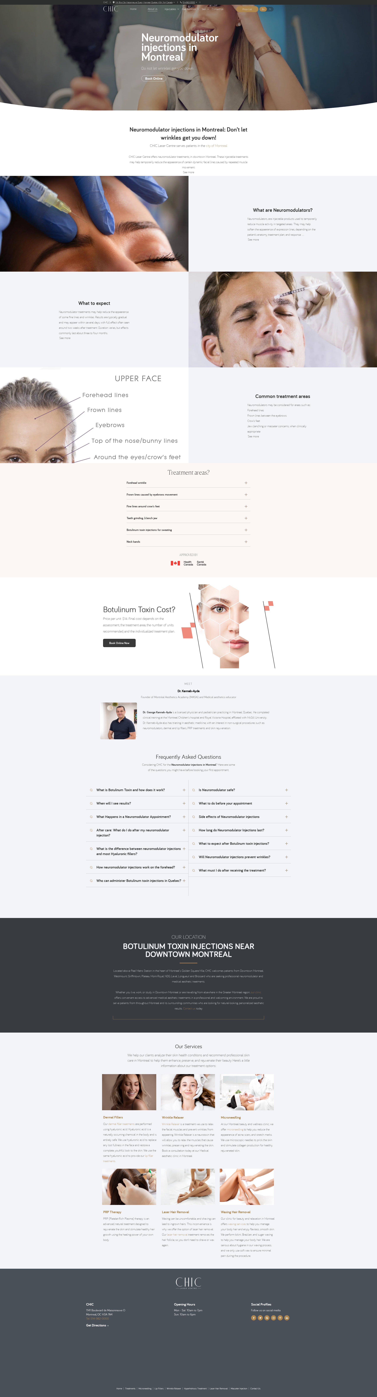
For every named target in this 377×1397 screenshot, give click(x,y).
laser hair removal (177, 1234)
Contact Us (217, 9)
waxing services (237, 1224)
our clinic (256, 992)
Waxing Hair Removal (235, 1212)
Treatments (130, 1388)
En (263, 9)
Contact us (189, 1008)
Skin (204, 9)
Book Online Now (119, 643)
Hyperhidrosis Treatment (195, 1388)
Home (119, 1388)
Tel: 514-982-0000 (97, 1318)
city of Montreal (216, 145)
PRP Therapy (112, 1212)
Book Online (153, 78)
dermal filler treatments (121, 1124)
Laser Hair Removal (175, 1212)
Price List (247, 9)
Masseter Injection (239, 1388)
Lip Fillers (159, 1388)
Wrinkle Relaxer (173, 1117)
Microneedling (231, 1117)
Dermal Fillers (113, 1117)
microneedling (235, 1129)
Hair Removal (189, 9)
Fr (270, 9)
